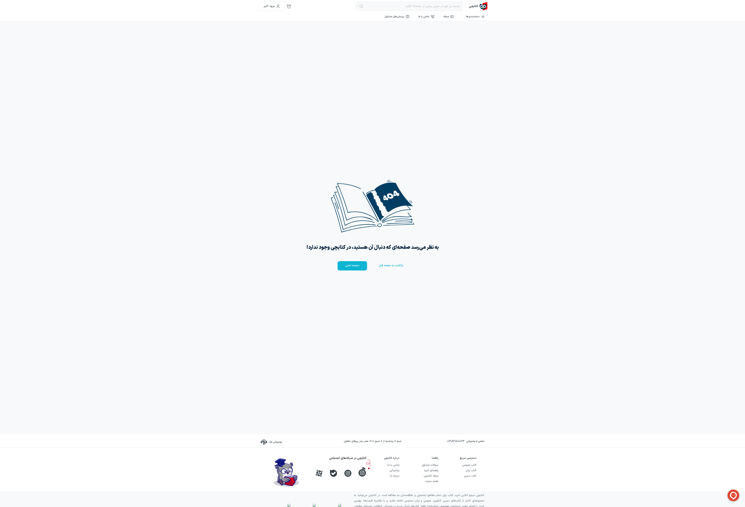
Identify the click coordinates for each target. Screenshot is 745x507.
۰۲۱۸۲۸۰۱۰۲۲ (456, 441)
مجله (446, 17)
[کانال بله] (333, 473)
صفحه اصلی (352, 265)
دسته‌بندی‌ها (473, 17)
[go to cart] (289, 6)
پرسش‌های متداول (394, 17)
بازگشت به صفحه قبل (391, 265)
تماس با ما (423, 17)
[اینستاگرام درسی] (362, 472)
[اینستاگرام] (348, 473)
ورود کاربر (269, 6)
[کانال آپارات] (319, 473)
